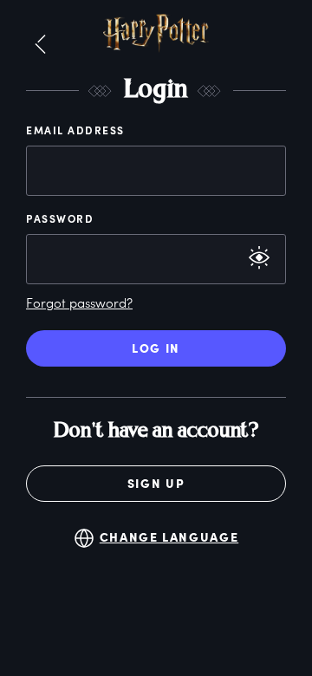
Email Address (75, 130)
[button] (40, 45)
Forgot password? (79, 302)
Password (60, 218)
